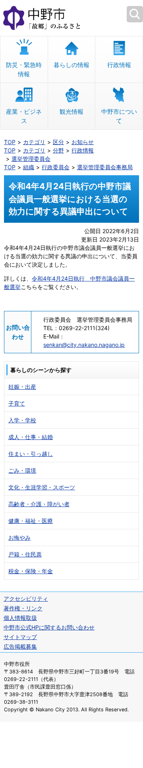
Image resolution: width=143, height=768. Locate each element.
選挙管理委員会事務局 (105, 167)
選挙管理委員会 (31, 158)
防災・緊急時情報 (24, 69)
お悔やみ (19, 537)
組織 (28, 167)
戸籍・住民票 (25, 554)
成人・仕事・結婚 (30, 436)
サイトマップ (20, 636)
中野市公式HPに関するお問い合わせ (49, 627)
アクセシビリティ (26, 598)
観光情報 (71, 111)
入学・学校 (22, 420)
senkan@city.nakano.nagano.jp (84, 344)
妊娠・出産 (22, 386)
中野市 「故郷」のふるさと (71, 18)
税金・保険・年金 (30, 571)
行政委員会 (56, 167)
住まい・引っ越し (30, 453)
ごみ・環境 (22, 470)
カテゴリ (34, 142)
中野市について (119, 116)
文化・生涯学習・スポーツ (41, 487)
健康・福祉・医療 (30, 520)
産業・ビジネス (24, 116)
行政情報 (119, 65)
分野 (58, 150)
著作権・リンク (23, 608)
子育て (16, 403)
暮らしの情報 (71, 65)
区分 (58, 142)
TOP (9, 142)
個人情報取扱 (20, 617)
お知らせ (83, 142)
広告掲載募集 (20, 646)
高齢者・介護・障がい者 (39, 504)
